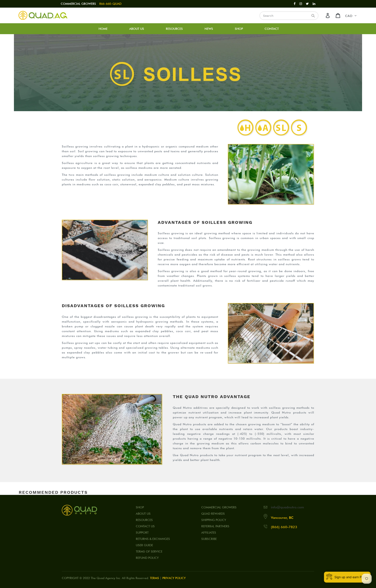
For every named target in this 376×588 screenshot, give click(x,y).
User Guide (144, 545)
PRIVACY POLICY (174, 578)
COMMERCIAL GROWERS (78, 3)
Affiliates (208, 532)
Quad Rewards (213, 513)
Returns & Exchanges (153, 539)
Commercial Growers (219, 507)
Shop (140, 507)
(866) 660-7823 (284, 527)
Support (142, 532)
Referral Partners (215, 526)
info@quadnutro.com (287, 507)
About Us (143, 513)
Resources (144, 520)
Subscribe (209, 539)
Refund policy (147, 558)
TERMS (154, 578)
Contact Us (145, 526)
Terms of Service (149, 551)
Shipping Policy (213, 520)
